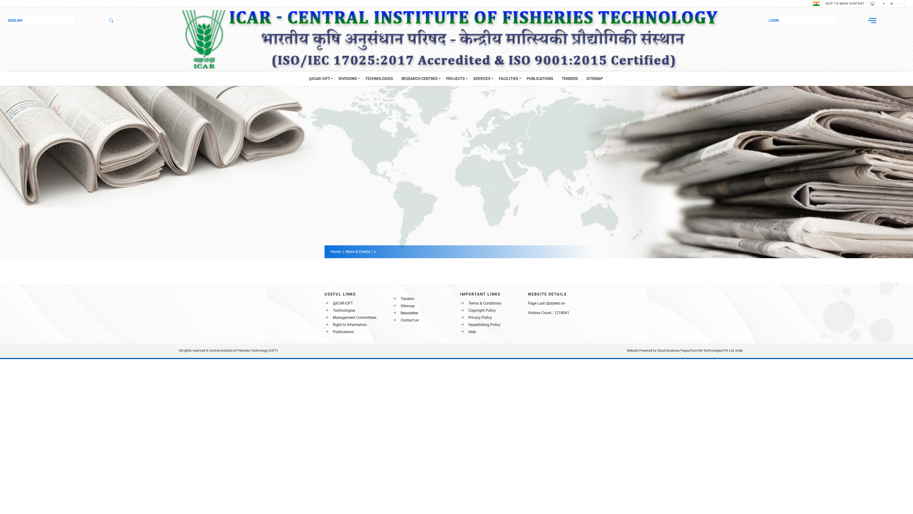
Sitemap (408, 306)
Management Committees (354, 317)
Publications (343, 332)
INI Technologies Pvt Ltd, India (720, 350)
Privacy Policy (480, 317)
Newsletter (409, 313)
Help (472, 332)
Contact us (410, 320)
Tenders (407, 299)
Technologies (344, 310)
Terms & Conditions (484, 303)
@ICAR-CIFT (343, 303)
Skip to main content (845, 3)
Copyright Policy (482, 310)
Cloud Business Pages (673, 350)
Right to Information (350, 324)
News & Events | (359, 251)
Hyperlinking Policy (484, 324)
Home (335, 251)
